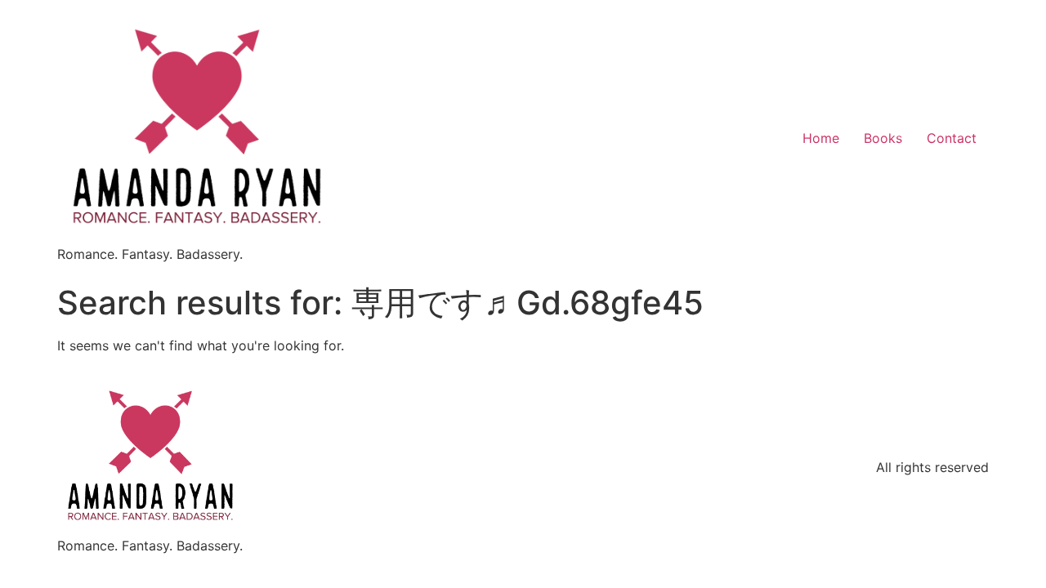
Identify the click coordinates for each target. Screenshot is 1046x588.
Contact (952, 138)
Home (820, 138)
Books (883, 138)
